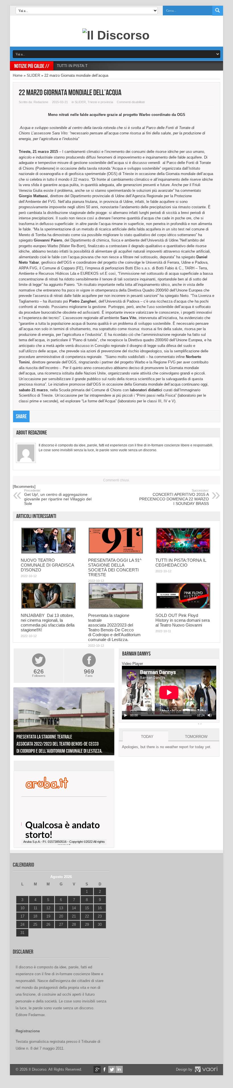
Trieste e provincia (100, 102)
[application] (169, 692)
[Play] (125, 715)
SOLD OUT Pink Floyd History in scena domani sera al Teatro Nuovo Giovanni (182, 620)
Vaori (206, 1069)
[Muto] (209, 715)
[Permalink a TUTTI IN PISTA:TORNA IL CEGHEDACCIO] (183, 552)
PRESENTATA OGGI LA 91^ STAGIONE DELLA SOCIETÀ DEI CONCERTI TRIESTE (115, 567)
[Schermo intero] (199, 722)
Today (147, 737)
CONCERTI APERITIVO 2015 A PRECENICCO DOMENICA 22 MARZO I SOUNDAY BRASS (174, 497)
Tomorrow (196, 737)
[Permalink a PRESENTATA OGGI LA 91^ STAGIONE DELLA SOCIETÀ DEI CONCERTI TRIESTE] (116, 552)
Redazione (41, 102)
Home (17, 75)
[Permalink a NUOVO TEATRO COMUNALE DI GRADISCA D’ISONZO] (48, 552)
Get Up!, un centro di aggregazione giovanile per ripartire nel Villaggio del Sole (57, 497)
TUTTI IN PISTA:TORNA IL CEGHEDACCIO (93, 66)
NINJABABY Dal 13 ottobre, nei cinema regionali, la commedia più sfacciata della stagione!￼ (47, 622)
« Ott (20, 940)
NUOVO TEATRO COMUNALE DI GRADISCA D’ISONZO (47, 565)
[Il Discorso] (115, 35)
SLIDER (33, 75)
